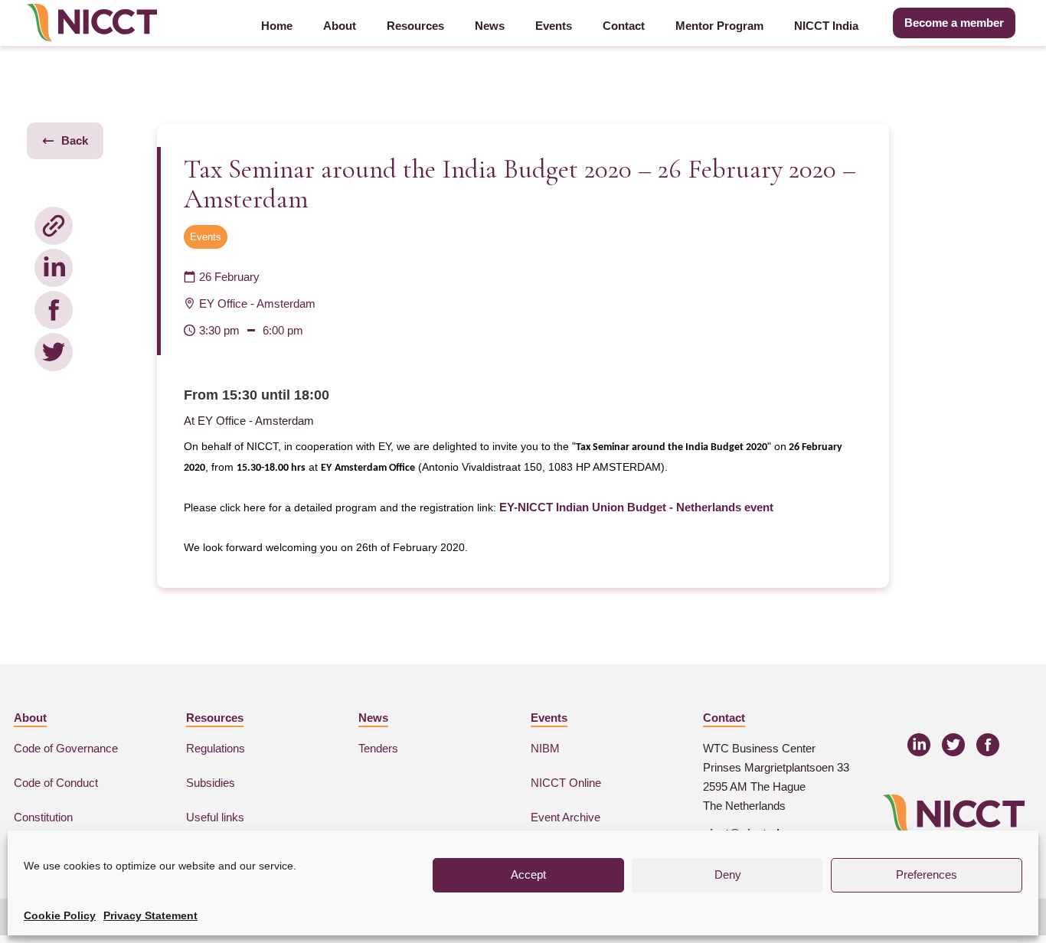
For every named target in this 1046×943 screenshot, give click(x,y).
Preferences (926, 874)
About (339, 25)
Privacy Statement (150, 915)
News (490, 25)
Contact (624, 25)
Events (553, 25)
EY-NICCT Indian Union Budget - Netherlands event (636, 507)
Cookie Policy (60, 915)
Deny (727, 874)
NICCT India (826, 25)
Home (277, 25)
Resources (415, 25)
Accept (528, 874)
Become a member (954, 22)
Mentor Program (719, 25)
